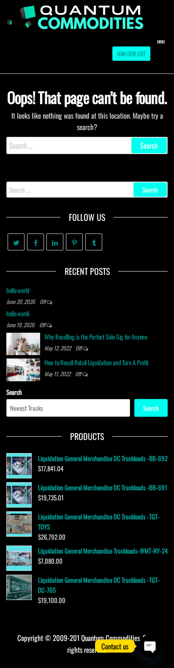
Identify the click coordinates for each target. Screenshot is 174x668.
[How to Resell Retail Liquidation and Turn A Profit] (23, 368)
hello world (18, 290)
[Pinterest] (74, 242)
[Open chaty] (150, 646)
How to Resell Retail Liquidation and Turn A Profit (96, 362)
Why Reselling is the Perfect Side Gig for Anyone (95, 336)
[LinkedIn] (54, 242)
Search (14, 391)
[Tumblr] (93, 242)
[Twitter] (16, 242)
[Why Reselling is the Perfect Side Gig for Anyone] (23, 343)
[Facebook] (35, 242)
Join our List (131, 53)
